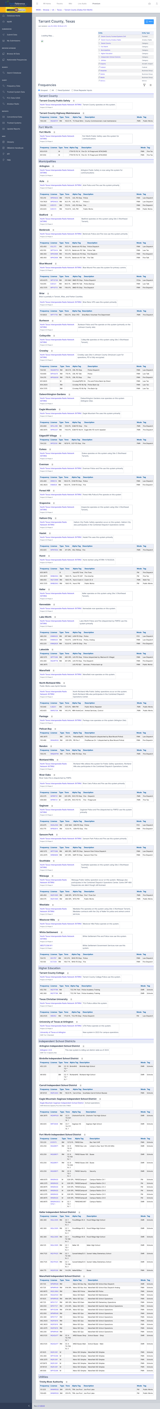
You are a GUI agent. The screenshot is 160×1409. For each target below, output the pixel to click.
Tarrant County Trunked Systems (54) (113, 36)
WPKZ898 (54, 254)
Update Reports (13, 129)
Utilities (103, 60)
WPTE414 (54, 250)
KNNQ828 (54, 644)
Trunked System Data (16, 92)
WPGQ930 (54, 377)
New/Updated (64, 90)
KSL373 (53, 246)
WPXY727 (54, 1302)
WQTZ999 (54, 580)
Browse (46, 10)
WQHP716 (54, 661)
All (53, 90)
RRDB (38, 10)
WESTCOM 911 (46, 945)
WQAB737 (54, 121)
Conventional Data (14, 117)
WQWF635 (54, 1115)
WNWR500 (54, 1389)
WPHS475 (54, 374)
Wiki (70, 3)
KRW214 (53, 481)
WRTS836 (54, 1124)
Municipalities (105, 50)
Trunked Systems (14, 123)
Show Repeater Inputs (83, 90)
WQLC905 (54, 1220)
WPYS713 (54, 288)
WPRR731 (54, 796)
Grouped (44, 90)
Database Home (13, 16)
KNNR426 (54, 636)
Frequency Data (13, 86)
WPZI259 (53, 443)
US (53, 10)
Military (102, 81)
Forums (60, 3)
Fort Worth (104, 47)
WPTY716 (54, 315)
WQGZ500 (54, 1295)
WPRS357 (54, 430)
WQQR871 (54, 1146)
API (8, 154)
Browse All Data (13, 54)
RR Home (47, 3)
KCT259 (53, 962)
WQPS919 (54, 1321)
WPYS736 (54, 280)
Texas (59, 10)
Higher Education (106, 53)
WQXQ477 (54, 1335)
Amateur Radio (13, 104)
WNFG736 (54, 710)
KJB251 (53, 707)
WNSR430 (54, 1179)
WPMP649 (54, 1284)
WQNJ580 (54, 825)
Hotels (102, 74)
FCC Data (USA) (13, 98)
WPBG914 (54, 829)
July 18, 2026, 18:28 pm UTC (57, 26)
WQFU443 (54, 1093)
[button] (150, 3)
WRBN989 (54, 855)
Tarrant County (70, 10)
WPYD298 (54, 1310)
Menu (150, 21)
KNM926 (53, 485)
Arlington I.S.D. (46, 1050)
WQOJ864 (54, 1291)
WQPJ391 (54, 1352)
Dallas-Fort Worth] (85, 10)
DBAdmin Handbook (15, 148)
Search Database (14, 73)
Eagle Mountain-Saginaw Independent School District (62, 1103)
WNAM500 (54, 740)
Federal (103, 67)
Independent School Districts (110, 57)
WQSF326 (54, 1270)
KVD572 (53, 1142)
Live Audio (82, 3)
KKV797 (53, 958)
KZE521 (53, 284)
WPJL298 (54, 426)
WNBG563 (54, 576)
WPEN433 (54, 198)
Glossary (10, 142)
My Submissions (13, 41)
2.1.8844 (41, 1406)
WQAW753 (54, 370)
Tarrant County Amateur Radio (111, 40)
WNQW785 (54, 754)
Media (102, 77)
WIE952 (53, 1016)
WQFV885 (54, 895)
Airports (103, 64)
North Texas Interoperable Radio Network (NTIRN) (61, 105)
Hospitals (103, 70)
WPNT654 (54, 550)
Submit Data (12, 35)
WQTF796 (54, 990)
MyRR (9, 22)
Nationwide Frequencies (17, 60)
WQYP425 (54, 1253)
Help (9, 160)
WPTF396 (54, 657)
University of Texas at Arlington (53, 1032)
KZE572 (53, 205)
